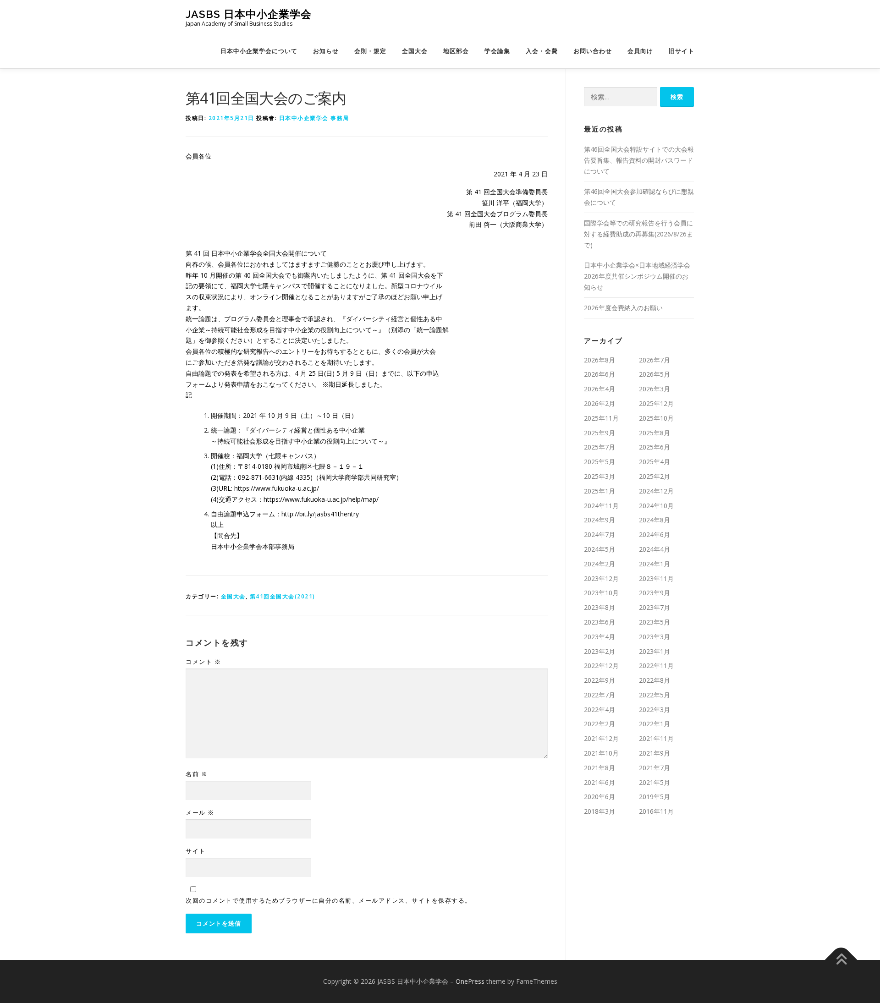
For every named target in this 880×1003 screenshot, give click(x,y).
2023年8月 (599, 607)
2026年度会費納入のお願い (623, 307)
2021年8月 (599, 767)
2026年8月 (599, 360)
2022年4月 (599, 709)
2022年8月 (654, 680)
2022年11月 (656, 665)
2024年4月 (654, 549)
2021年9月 (654, 753)
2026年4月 (599, 388)
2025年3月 (599, 476)
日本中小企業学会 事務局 (314, 118)
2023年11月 (656, 578)
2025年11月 (601, 418)
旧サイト (681, 51)
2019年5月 (654, 796)
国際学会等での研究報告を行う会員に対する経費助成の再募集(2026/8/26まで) (638, 234)
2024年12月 (656, 491)
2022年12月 (601, 665)
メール (200, 812)
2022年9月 (599, 680)
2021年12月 (601, 738)
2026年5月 (654, 374)
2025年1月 (599, 491)
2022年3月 (654, 709)
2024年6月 (654, 534)
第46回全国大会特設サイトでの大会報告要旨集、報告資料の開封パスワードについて (639, 160)
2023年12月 (601, 578)
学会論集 (497, 51)
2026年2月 (599, 403)
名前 (197, 774)
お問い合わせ (592, 51)
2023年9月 (654, 592)
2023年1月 (654, 651)
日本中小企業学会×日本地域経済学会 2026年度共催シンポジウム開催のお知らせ (637, 276)
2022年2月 (599, 723)
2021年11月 (656, 738)
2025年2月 (654, 476)
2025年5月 (599, 461)
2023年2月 (599, 651)
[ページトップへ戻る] (841, 960)
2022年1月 (654, 723)
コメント (203, 662)
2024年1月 (654, 563)
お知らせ (326, 51)
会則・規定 (370, 51)
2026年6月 (599, 374)
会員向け (640, 51)
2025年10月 (656, 418)
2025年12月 (656, 403)
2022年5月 (654, 695)
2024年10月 (656, 505)
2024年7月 (599, 534)
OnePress (470, 981)
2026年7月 (654, 360)
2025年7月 (599, 447)
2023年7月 (654, 607)
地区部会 (456, 51)
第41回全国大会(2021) (282, 596)
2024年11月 (601, 505)
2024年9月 (599, 519)
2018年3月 (599, 811)
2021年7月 (654, 767)
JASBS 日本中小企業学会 (249, 14)
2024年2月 (599, 563)
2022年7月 (599, 695)
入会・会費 (542, 51)
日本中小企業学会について (258, 51)
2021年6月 (599, 782)
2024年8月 (654, 519)
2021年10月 (601, 753)
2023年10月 (601, 592)
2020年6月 (599, 796)
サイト (196, 851)
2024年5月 (599, 549)
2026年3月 (654, 388)
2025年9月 (599, 432)
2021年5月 (654, 782)
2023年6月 (599, 622)
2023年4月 (599, 636)
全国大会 (415, 51)
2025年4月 (654, 461)
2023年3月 (654, 636)
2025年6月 (654, 447)
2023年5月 (654, 622)
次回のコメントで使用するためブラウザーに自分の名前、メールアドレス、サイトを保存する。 (329, 900)
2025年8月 (654, 432)
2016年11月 (656, 811)
